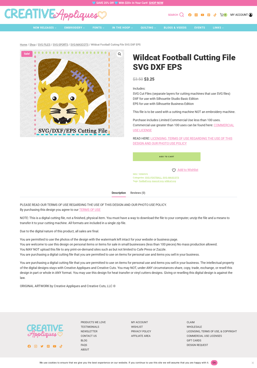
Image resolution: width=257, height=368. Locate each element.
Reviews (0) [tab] (137, 193)
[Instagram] (196, 15)
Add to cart (166, 157)
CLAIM (191, 322)
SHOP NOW (156, 3)
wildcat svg (170, 181)
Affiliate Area (141, 336)
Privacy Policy (141, 331)
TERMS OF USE (90, 209)
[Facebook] (190, 15)
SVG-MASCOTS (171, 177)
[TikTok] (215, 15)
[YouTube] (202, 15)
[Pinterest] (209, 15)
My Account (139, 322)
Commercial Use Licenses (204, 336)
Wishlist (137, 326)
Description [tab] (119, 193)
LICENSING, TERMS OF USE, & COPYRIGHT (212, 331)
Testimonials (90, 326)
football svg (145, 181)
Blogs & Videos (175, 27)
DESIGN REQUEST (197, 345)
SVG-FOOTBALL (153, 177)
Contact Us (89, 336)
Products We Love (93, 322)
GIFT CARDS (194, 340)
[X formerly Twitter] (42, 346)
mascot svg (157, 181)
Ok (214, 362)
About (85, 349)
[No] (252, 362)
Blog (84, 340)
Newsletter (89, 331)
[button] (119, 54)
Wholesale (194, 326)
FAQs (84, 345)
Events (199, 27)
